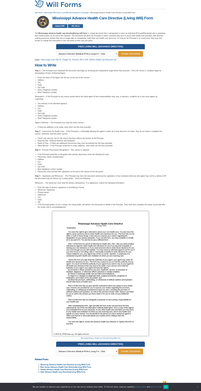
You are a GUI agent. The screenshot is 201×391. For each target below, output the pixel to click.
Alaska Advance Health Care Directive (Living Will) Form (64, 369)
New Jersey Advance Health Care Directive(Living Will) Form (65, 367)
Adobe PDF (60, 26)
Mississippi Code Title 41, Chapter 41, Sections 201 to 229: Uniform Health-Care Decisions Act (78, 60)
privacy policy (140, 387)
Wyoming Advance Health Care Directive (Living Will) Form (65, 365)
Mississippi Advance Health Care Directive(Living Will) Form (100, 338)
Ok (166, 387)
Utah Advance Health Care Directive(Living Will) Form (62, 372)
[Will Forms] (58, 7)
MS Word (75, 26)
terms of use (155, 387)
